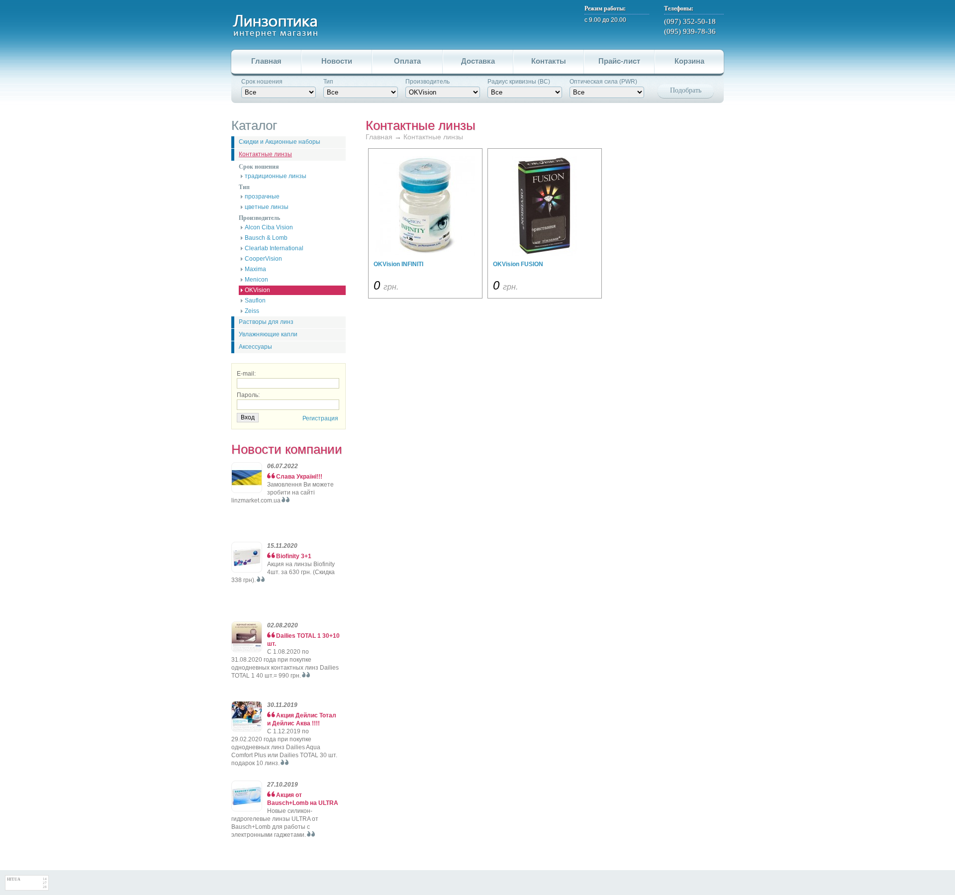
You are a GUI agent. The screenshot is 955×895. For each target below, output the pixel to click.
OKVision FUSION (518, 264)
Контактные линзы (265, 154)
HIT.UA (13, 879)
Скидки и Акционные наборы (279, 141)
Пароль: (248, 395)
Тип (328, 81)
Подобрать (685, 90)
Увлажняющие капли (268, 334)
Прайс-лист (619, 61)
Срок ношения (262, 81)
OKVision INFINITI (398, 264)
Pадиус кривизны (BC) (518, 81)
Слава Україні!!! (299, 476)
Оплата (407, 61)
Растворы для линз (266, 321)
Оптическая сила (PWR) (603, 81)
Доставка (478, 61)
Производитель (427, 81)
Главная (266, 61)
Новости (336, 61)
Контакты (548, 61)
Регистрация (320, 418)
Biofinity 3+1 (293, 556)
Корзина (689, 61)
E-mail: (246, 373)
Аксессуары (255, 346)
